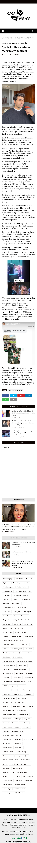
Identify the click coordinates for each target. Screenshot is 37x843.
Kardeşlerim (28, 694)
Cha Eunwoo (19, 628)
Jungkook (13, 686)
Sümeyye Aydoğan (22, 756)
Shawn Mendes (8, 756)
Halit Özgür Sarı (8, 673)
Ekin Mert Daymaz (16, 649)
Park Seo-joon (7, 739)
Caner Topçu (7, 624)
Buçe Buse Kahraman (21, 616)
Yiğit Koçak (16, 776)
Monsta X (6, 723)
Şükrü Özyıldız (19, 793)
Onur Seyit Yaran (8, 735)
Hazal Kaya (6, 677)
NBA (4, 727)
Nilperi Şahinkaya (17, 731)
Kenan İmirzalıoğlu (9, 698)
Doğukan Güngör (8, 645)
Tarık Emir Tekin (25, 764)
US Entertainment (22, 772)
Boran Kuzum (16, 603)
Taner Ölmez (14, 764)
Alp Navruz (6, 583)
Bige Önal (16, 599)
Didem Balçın (7, 640)
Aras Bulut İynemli (8, 587)
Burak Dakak (22, 607)
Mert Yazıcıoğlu (23, 715)
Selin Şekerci (17, 743)
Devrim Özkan (29, 636)
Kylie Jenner (17, 706)
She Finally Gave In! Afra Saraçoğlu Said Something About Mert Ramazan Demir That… (23, 433)
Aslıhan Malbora (22, 587)
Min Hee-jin (17, 719)
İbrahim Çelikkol (20, 785)
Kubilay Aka (6, 706)
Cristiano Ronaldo (20, 632)
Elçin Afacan (28, 649)
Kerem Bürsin (22, 698)
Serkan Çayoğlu (22, 752)
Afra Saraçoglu (8, 579)
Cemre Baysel (7, 628)
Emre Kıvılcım (27, 653)
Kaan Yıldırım (7, 694)
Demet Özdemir (17, 636)
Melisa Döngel (21, 710)
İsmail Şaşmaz (8, 793)
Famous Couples (8, 661)
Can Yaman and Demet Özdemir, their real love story (23, 544)
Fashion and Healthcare (24, 661)
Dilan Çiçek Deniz (19, 640)
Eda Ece (5, 649)
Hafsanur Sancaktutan (21, 669)
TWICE (5, 764)
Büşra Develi (18, 620)
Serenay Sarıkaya (8, 752)
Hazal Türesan (28, 677)
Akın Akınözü (19, 579)
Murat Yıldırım (24, 723)
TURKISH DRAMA (26, 760)
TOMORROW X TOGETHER (10, 760)
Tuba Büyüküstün (8, 772)
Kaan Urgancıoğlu (25, 690)
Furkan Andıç (22, 665)
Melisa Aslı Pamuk (8, 710)
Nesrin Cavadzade (14, 727)
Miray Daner (27, 719)
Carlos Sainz (28, 624)
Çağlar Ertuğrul (7, 780)
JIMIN (29, 682)
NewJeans (26, 727)
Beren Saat (26, 595)
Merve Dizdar (7, 719)
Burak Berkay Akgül (9, 607)
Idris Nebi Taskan (19, 682)
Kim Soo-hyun (7, 702)
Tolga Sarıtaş (17, 768)
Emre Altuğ (16, 653)
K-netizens (6, 690)
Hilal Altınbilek (7, 682)
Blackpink (6, 603)
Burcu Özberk (7, 616)
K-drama (22, 686)
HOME (24, 838)
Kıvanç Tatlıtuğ (28, 706)
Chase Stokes (7, 632)
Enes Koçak (6, 657)
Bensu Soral (17, 595)
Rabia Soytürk (28, 739)
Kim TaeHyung (19, 702)
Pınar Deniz (18, 739)
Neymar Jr (6, 731)
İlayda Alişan (7, 789)
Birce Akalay (26, 599)
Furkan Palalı (7, 669)
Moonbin (14, 723)
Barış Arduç (6, 595)
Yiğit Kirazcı (6, 776)
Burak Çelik (16, 612)
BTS (30, 591)
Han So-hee (19, 673)
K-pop (14, 690)
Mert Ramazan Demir (13, 37)
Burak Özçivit (27, 612)
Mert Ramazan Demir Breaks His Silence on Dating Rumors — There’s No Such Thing (23, 423)
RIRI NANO (6, 55)
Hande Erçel (29, 673)
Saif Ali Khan (7, 743)
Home (4, 37)
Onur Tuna (19, 735)
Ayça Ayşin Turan (20, 591)
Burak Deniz (6, 612)
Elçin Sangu (7, 653)
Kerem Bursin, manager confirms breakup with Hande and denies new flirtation (22, 563)
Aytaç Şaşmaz (7, 591)
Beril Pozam (6, 599)
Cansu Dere (17, 624)
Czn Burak (6, 636)
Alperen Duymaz (18, 583)
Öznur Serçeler (7, 785)
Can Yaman (29, 620)
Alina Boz (29, 579)
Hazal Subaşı (17, 677)
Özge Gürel (18, 780)
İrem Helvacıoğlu (19, 789)
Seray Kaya (18, 747)
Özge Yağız (28, 780)
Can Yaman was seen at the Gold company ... (21, 553)
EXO (18, 645)
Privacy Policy (15, 838)
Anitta (27, 583)
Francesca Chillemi (9, 665)
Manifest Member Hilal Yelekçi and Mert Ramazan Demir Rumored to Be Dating (23, 413)
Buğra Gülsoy (7, 620)
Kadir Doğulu (18, 694)
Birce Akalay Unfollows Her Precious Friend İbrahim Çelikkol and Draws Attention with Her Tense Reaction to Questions (18, 526)
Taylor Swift (6, 768)
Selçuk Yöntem (7, 747)
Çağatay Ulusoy (28, 776)
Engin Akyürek (17, 657)
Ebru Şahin (25, 645)
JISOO (5, 686)
